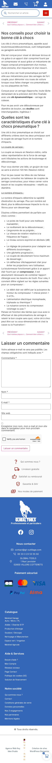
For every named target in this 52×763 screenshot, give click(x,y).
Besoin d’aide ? (11, 660)
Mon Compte (10, 664)
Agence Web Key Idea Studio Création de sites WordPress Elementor (27, 750)
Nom (4, 392)
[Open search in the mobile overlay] (20, 13)
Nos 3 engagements (14, 711)
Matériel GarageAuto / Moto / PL (12, 619)
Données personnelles (14, 707)
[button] (46, 13)
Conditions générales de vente (18, 703)
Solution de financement (16, 680)
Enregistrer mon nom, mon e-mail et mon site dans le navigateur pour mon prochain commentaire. (24, 428)
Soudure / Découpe (13, 633)
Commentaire (9, 358)
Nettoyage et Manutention (16, 637)
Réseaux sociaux (12, 668)
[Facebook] (20, 532)
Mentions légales (12, 719)
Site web (5, 413)
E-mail (5, 402)
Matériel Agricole (12, 645)
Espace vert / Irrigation (15, 641)
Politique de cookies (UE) (16, 676)
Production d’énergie (14, 629)
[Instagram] (31, 532)
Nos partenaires (12, 715)
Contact (8, 699)
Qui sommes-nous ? (14, 695)
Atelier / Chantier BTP (14, 625)
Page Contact (11, 672)
